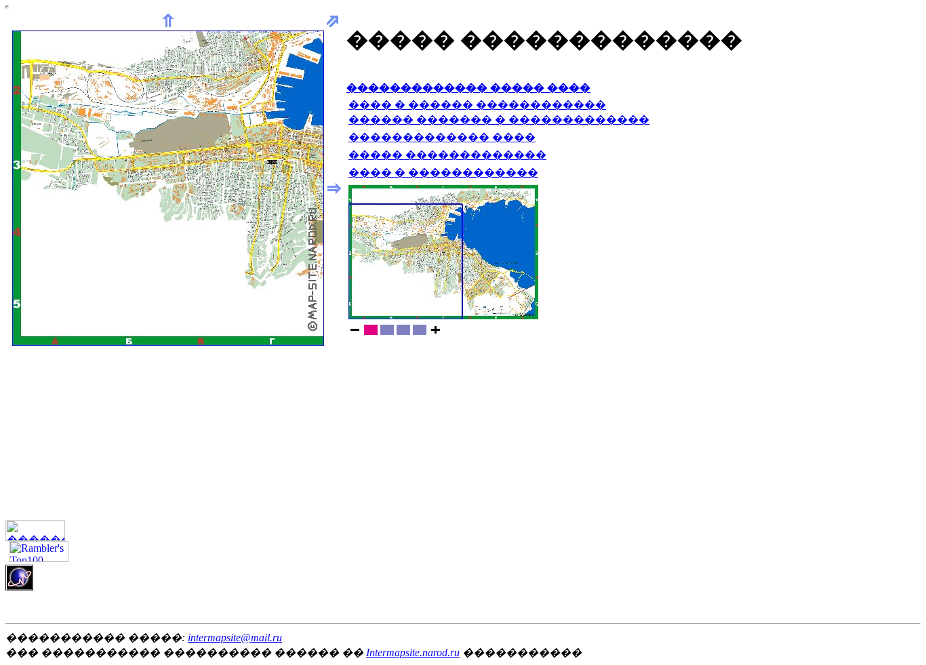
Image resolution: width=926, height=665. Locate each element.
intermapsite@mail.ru (235, 637)
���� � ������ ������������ (477, 104)
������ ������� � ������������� (498, 119)
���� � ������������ (443, 172)
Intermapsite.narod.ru (413, 652)
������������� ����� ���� (468, 88)
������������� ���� (442, 137)
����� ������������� (447, 155)
